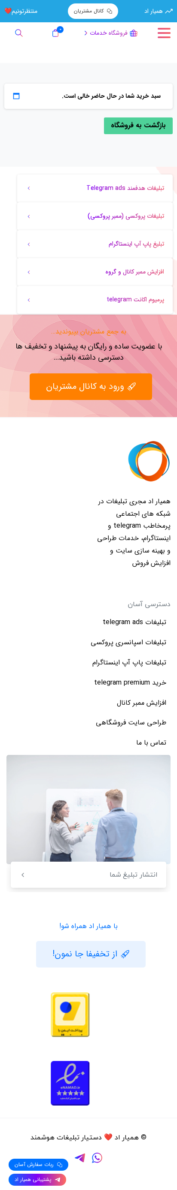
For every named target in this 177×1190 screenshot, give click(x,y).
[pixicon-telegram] (79, 1157)
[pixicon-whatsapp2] (97, 1157)
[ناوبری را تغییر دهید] (164, 33)
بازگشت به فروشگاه (138, 125)
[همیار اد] (149, 461)
